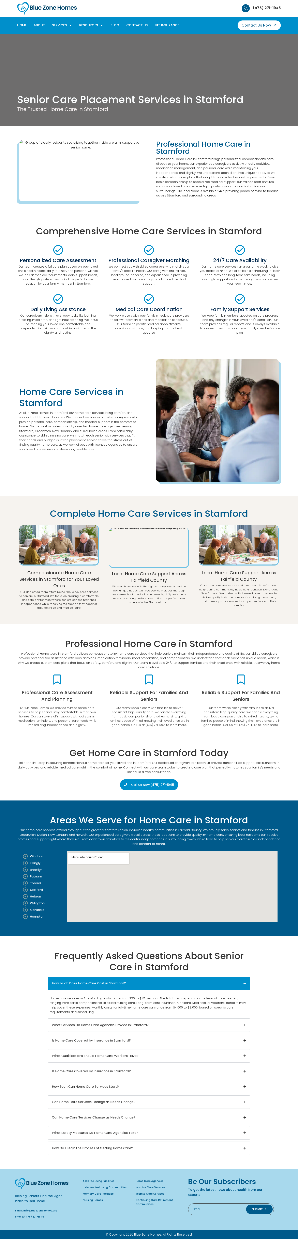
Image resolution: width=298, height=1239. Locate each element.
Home (22, 25)
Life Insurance (167, 25)
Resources (88, 25)
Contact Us (137, 25)
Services (59, 25)
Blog (114, 25)
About (39, 25)
